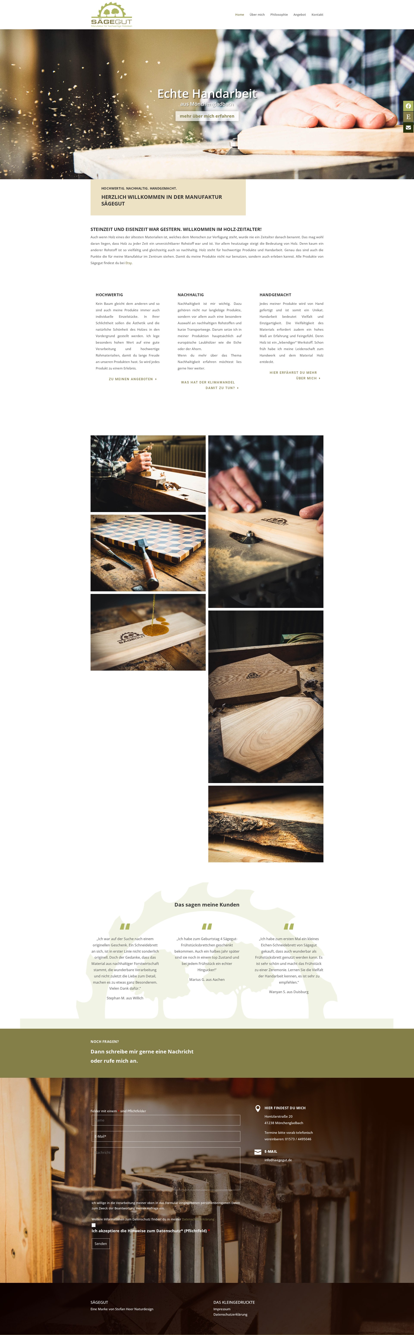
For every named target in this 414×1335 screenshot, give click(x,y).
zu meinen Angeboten (131, 379)
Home (239, 15)
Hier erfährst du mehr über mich (293, 375)
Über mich (257, 15)
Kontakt (317, 15)
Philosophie (279, 15)
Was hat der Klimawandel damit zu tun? (208, 385)
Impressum (222, 1309)
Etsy (128, 263)
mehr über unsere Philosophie (207, 116)
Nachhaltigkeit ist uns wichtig (207, 93)
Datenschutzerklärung (198, 1219)
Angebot (299, 15)
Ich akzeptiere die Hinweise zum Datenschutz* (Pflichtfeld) (151, 1231)
